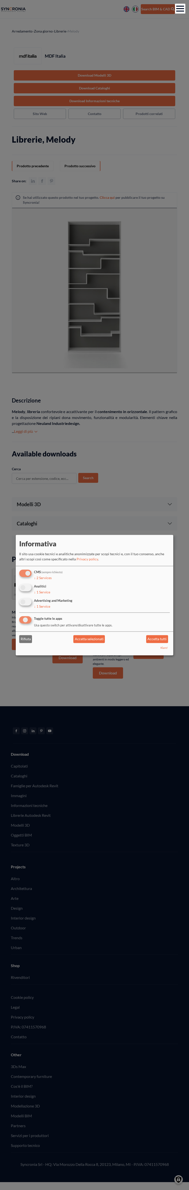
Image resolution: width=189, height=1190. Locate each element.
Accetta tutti (157, 639)
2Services (43, 578)
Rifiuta (26, 639)
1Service (42, 592)
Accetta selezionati (89, 639)
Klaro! (164, 647)
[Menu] (180, 9)
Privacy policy (87, 559)
